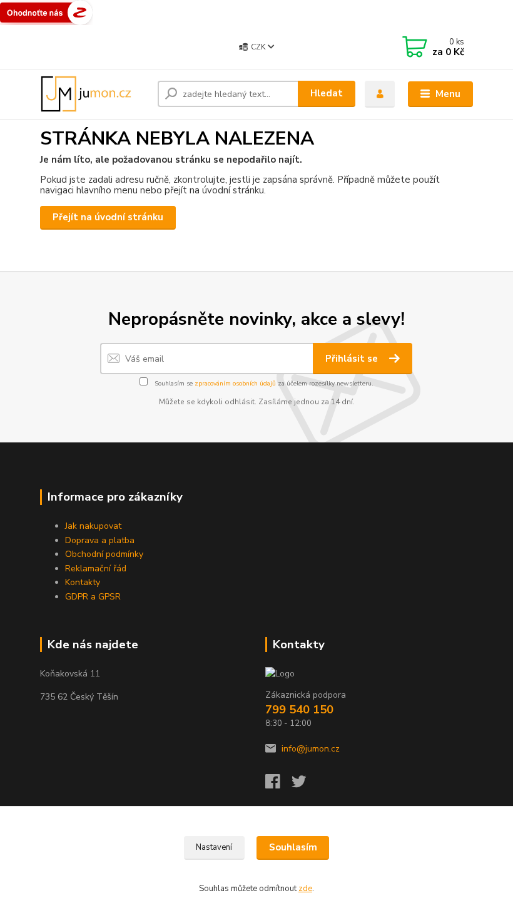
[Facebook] (278, 785)
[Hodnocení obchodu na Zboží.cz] (46, 12)
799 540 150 (299, 709)
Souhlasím (293, 847)
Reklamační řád (95, 568)
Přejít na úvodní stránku (108, 217)
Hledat (326, 93)
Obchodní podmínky (104, 554)
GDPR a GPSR (93, 597)
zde (305, 888)
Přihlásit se (352, 358)
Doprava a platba (100, 540)
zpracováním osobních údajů (235, 383)
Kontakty (82, 582)
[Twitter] (305, 785)
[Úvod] (94, 94)
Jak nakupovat (93, 526)
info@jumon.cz (311, 749)
